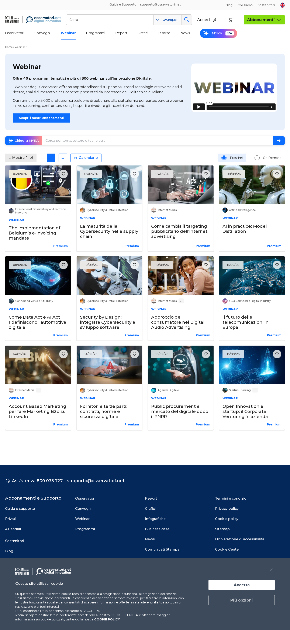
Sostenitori (266, 5)
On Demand (272, 158)
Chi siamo (245, 5)
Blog (228, 5)
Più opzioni (241, 600)
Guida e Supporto (123, 4)
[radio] (224, 157)
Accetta (242, 585)
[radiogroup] (251, 158)
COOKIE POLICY (107, 619)
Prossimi (236, 158)
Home (9, 46)
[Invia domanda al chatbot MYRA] (279, 140)
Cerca (187, 20)
